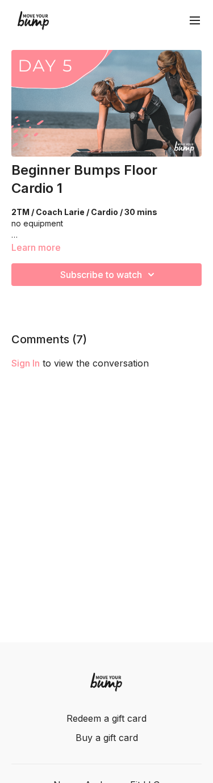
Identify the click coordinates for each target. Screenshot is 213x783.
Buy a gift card (107, 737)
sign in (25, 363)
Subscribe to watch (101, 274)
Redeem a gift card (106, 718)
